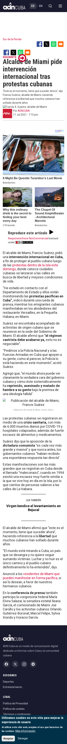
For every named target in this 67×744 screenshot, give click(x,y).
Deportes (8, 681)
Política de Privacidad (15, 703)
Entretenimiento (12, 687)
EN (40, 5)
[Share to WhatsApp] (53, 44)
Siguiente (9, 57)
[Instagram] (24, 664)
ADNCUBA (24, 110)
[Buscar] (50, 6)
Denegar (23, 738)
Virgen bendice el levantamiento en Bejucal (33, 508)
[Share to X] (46, 44)
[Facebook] (6, 664)
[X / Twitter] (15, 664)
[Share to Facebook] (39, 44)
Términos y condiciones (17, 714)
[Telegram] (33, 664)
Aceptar (8, 738)
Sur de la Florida (12, 39)
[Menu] (60, 6)
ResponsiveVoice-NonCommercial (28, 238)
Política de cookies (14, 708)
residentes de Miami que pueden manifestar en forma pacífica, (31, 576)
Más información (25, 730)
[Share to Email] (60, 44)
